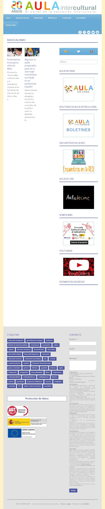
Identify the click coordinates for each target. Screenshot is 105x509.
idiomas (35, 368)
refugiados (58, 381)
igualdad (44, 368)
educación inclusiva (15, 359)
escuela (52, 359)
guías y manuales (14, 368)
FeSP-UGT (26, 504)
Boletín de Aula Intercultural (17, 345)
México (54, 377)
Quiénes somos (22, 18)
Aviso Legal (66, 504)
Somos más (11, 25)
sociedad (11, 386)
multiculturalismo (29, 377)
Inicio (8, 18)
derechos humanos (23, 349)
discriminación (39, 349)
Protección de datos (37, 398)
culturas (11, 349)
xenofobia (47, 386)
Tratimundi (66, 18)
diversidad (51, 349)
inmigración (12, 372)
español (26, 363)
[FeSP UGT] (18, 415)
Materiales (38, 18)
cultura (56, 345)
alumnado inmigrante (15, 340)
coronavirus (46, 345)
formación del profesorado (41, 363)
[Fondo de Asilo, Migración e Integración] (21, 438)
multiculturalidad (14, 377)
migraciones (57, 372)
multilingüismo (43, 377)
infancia (53, 368)
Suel (86, 504)
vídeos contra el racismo (32, 386)
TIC (19, 386)
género (26, 368)
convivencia (35, 345)
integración (24, 372)
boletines (49, 340)
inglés (61, 368)
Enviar (73, 490)
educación (45, 354)
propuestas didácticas (34, 381)
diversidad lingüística (31, 354)
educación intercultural (33, 359)
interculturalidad (36, 372)
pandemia (20, 381)
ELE (45, 359)
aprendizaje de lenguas (35, 340)
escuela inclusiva (14, 363)
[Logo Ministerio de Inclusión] (27, 426)
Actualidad (81, 18)
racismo (48, 381)
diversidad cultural (14, 354)
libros (48, 372)
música (10, 381)
